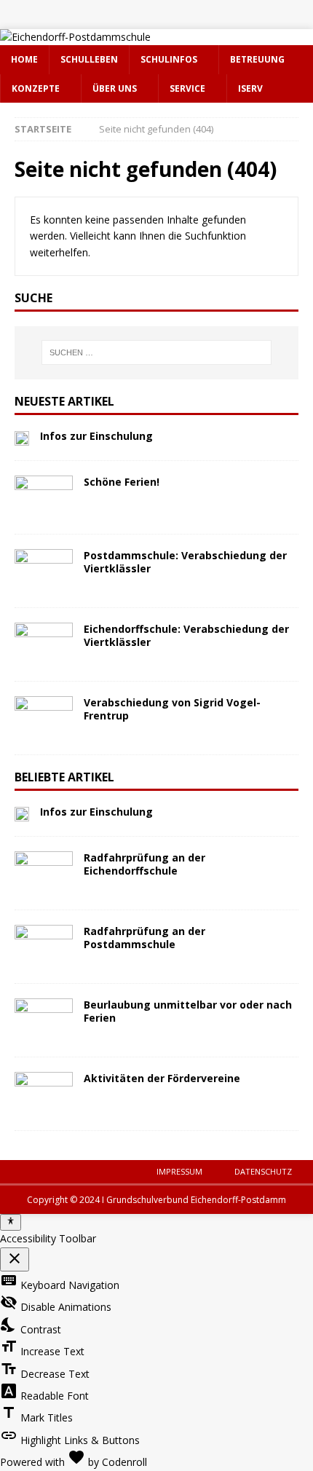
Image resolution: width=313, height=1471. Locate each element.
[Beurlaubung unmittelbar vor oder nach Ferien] (44, 1020)
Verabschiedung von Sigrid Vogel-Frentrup (172, 708)
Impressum (179, 1171)
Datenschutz (263, 1171)
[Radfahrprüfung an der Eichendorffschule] (44, 873)
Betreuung (257, 59)
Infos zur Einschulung (96, 436)
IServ (250, 88)
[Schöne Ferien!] (44, 497)
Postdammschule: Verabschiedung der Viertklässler (185, 561)
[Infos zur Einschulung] (22, 438)
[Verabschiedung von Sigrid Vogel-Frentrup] (44, 718)
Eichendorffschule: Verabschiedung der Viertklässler (186, 635)
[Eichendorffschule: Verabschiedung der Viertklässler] (44, 644)
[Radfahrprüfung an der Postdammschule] (44, 947)
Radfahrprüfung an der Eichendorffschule (144, 864)
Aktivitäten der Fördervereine (162, 1078)
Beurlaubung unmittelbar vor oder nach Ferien (188, 1011)
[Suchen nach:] (157, 352)
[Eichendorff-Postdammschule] (75, 37)
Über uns (114, 88)
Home (24, 59)
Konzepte (36, 88)
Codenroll (124, 1462)
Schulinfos (168, 59)
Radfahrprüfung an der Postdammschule (144, 937)
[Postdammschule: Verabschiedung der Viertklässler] (44, 571)
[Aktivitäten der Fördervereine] (44, 1094)
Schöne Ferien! (121, 482)
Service (187, 88)
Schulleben (89, 59)
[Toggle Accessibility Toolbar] (10, 1222)
